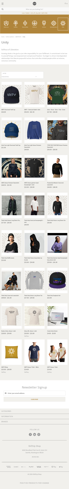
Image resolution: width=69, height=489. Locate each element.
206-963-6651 (35, 457)
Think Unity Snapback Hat (53, 295)
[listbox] (19, 76)
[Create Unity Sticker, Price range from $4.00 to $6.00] (57, 316)
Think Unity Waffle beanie (7, 258)
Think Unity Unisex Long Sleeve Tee (33, 295)
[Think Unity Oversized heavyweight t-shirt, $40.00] (34, 205)
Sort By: (4, 73)
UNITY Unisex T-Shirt (52, 367)
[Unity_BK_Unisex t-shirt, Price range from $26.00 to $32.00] (34, 316)
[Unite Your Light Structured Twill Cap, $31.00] (11, 130)
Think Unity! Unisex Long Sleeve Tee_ (10, 220)
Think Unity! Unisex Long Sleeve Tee (56, 220)
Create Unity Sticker (52, 331)
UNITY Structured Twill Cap (8, 109)
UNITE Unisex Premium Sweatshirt (10, 183)
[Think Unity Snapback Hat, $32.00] (57, 280)
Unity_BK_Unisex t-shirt (30, 331)
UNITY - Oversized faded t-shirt (32, 109)
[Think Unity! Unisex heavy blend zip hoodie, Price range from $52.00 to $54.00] (34, 242)
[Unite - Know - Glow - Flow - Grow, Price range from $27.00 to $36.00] (57, 94)
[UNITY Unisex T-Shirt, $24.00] (57, 352)
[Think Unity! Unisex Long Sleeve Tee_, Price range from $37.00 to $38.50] (11, 205)
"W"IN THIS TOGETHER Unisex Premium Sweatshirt (57, 146)
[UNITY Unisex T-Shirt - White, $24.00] (34, 352)
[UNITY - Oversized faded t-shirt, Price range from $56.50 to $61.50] (34, 94)
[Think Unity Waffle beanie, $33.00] (11, 242)
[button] (34, 24)
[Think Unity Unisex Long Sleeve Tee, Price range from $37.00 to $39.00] (34, 280)
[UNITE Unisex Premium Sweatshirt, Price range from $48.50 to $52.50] (11, 167)
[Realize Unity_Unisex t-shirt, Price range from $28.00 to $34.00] (11, 316)
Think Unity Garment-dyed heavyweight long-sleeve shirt (57, 259)
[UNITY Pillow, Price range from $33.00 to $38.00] (11, 352)
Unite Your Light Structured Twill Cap (10, 145)
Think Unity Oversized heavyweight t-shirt (33, 221)
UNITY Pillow (4, 367)
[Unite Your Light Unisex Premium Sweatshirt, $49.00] (34, 130)
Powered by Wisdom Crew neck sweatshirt (55, 184)
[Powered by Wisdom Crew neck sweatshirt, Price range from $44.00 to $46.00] (57, 167)
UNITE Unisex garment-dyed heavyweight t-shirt (31, 184)
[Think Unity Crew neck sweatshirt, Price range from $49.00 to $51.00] (11, 280)
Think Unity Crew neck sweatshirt (10, 295)
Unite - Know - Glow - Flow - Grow (56, 109)
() (67, 3)
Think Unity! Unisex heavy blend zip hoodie (33, 259)
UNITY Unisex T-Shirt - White (31, 367)
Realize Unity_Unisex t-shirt (8, 331)
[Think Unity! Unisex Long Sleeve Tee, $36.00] (57, 205)
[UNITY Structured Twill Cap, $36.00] (11, 94)
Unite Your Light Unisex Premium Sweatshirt (32, 146)
